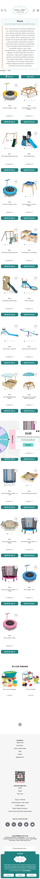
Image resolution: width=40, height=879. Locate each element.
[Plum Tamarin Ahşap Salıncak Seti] (9, 140)
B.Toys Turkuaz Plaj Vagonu (9, 689)
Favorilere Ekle (16, 85)
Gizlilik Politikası (20, 805)
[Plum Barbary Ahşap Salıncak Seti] (9, 236)
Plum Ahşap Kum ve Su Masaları (29, 252)
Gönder (20, 853)
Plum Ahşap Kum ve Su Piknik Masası (29, 108)
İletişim (20, 754)
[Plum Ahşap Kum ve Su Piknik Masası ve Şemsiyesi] (29, 381)
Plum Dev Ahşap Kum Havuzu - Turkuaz (9, 542)
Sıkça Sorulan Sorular (20, 748)
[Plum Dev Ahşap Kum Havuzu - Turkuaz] (9, 525)
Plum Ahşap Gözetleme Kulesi (10, 300)
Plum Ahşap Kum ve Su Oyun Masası (29, 205)
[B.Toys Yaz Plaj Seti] (30, 678)
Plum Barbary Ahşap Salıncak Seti (10, 252)
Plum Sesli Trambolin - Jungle (10, 108)
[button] (5, 100)
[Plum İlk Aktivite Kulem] (29, 140)
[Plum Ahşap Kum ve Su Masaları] (29, 236)
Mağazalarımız (20, 757)
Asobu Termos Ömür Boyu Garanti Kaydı (20, 811)
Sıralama (31, 76)
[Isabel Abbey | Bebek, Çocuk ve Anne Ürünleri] (20, 10)
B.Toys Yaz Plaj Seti (30, 689)
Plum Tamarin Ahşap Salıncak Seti (10, 156)
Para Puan (20, 794)
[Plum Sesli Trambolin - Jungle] (9, 91)
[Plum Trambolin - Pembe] (9, 621)
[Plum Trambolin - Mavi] (29, 573)
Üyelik (20, 788)
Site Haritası (20, 745)
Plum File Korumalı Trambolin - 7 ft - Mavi (29, 542)
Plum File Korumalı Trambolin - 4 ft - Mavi (10, 494)
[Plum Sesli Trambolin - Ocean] (9, 188)
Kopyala (28, 445)
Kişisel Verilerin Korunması (20, 808)
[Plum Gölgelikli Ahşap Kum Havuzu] (9, 381)
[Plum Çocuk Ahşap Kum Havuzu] (29, 477)
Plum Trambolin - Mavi (29, 589)
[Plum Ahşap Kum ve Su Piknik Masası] (29, 91)
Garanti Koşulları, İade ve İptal (20, 802)
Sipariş (20, 791)
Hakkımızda (20, 742)
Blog (20, 751)
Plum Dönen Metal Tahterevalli (29, 348)
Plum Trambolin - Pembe (9, 637)
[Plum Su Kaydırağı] (29, 284)
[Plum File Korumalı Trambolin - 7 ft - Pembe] (9, 573)
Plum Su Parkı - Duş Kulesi (9, 348)
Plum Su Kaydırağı (29, 300)
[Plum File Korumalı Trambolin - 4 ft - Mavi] (9, 477)
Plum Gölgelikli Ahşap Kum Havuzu (9, 397)
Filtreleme (10, 76)
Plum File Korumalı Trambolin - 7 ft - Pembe (10, 590)
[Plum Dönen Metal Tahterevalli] (29, 332)
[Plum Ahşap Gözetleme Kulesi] (9, 284)
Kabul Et (8, 875)
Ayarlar (32, 875)
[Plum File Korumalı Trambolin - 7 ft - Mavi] (29, 525)
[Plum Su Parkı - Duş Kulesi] (9, 332)
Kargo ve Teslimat (20, 799)
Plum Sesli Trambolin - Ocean (10, 204)
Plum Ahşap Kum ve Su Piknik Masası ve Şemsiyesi (29, 397)
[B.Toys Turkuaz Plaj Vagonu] (9, 678)
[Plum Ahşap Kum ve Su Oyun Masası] (29, 188)
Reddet (20, 875)
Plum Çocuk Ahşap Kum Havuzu (29, 493)
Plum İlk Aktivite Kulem (29, 156)
